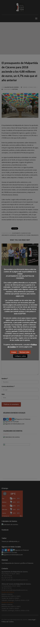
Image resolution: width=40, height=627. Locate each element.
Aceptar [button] (13, 352)
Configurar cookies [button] (20, 356)
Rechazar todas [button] (24, 352)
